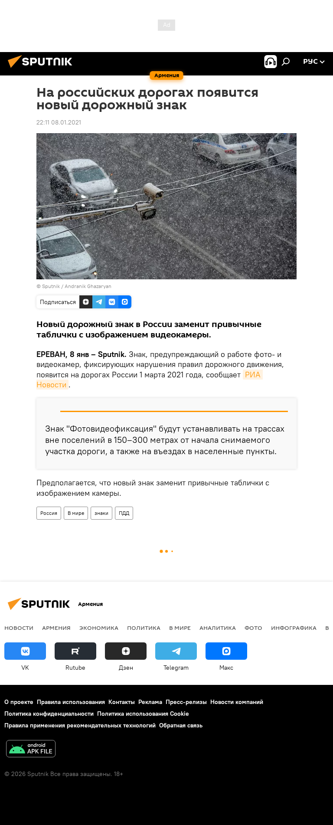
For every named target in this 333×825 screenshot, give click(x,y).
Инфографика (294, 628)
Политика (143, 628)
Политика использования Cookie (143, 713)
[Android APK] (30, 750)
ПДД (124, 513)
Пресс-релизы (186, 702)
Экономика (98, 628)
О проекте (18, 702)
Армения (56, 628)
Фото (253, 628)
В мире (76, 513)
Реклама (150, 702)
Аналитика (217, 628)
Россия (48, 513)
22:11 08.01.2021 (58, 122)
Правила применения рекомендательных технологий (80, 725)
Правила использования (71, 702)
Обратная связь (180, 725)
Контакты (121, 702)
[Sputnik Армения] (42, 69)
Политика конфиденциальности (49, 713)
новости (18, 628)
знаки (101, 513)
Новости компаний (236, 702)
